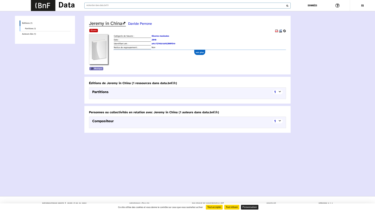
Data (66, 5)
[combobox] (187, 5)
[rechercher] (286, 5)
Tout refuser (232, 207)
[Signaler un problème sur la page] (124, 23)
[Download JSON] (284, 32)
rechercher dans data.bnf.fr (97, 5)
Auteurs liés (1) (29, 34)
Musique (98, 69)
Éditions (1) (27, 23)
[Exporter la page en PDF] (276, 32)
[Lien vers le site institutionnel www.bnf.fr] (43, 5)
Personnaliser (249, 207)
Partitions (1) (30, 29)
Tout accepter (214, 207)
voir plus (200, 52)
